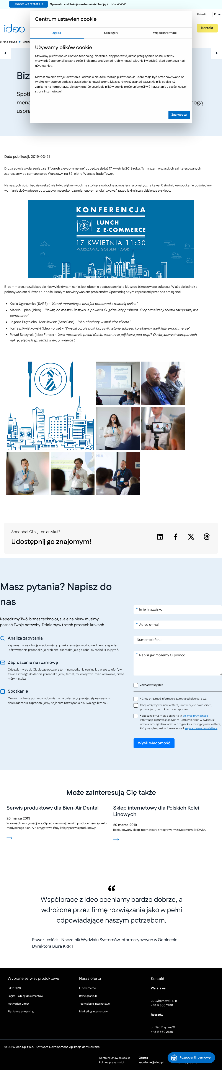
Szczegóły (111, 33)
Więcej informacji (165, 33)
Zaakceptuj (179, 115)
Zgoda (56, 33)
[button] (191, 1057)
